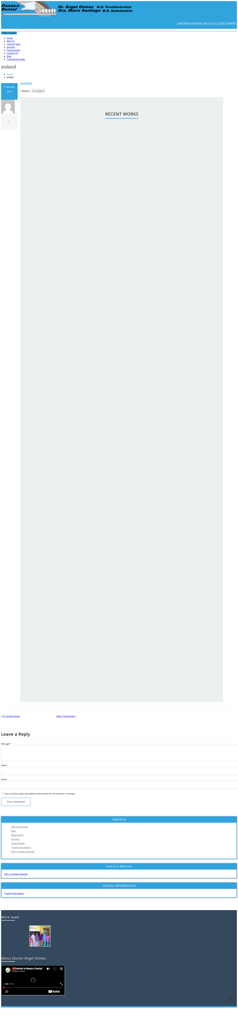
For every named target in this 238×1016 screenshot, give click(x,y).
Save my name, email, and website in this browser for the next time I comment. (39, 793)
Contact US (12, 53)
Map (9, 56)
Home (10, 38)
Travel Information (21, 847)
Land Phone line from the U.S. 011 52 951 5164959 (206, 23)
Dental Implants (108, 671)
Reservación (17, 835)
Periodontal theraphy (108, 316)
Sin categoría (38, 91)
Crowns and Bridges (108, 493)
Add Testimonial (19, 826)
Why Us (10, 41)
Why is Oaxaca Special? (23, 851)
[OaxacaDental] (69, 13)
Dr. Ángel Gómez (11, 716)
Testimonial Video (16, 59)
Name (4, 765)
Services (11, 47)
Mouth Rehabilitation (108, 138)
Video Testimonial (65, 716)
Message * (6, 743)
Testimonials (13, 50)
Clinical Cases (13, 44)
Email (4, 779)
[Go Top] (231, 999)
